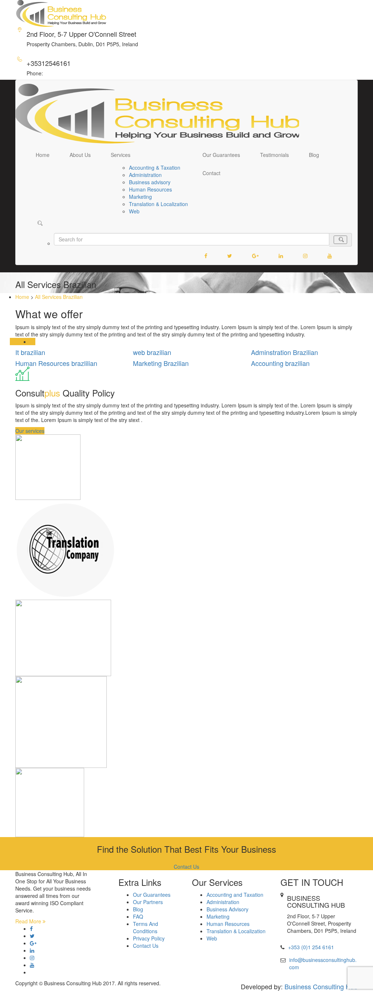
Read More (29, 921)
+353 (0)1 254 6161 (311, 947)
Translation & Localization (158, 204)
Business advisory (149, 182)
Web (134, 211)
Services (120, 154)
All (32, 341)
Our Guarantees (221, 154)
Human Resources (150, 189)
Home (43, 154)
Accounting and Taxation (235, 894)
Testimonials (274, 154)
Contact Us (186, 866)
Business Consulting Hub (321, 986)
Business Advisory (227, 909)
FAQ (138, 916)
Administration (145, 174)
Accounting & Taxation (154, 167)
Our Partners (148, 902)
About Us (80, 154)
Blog (314, 154)
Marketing (140, 196)
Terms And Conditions (145, 927)
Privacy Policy (149, 938)
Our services (29, 430)
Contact (211, 173)
